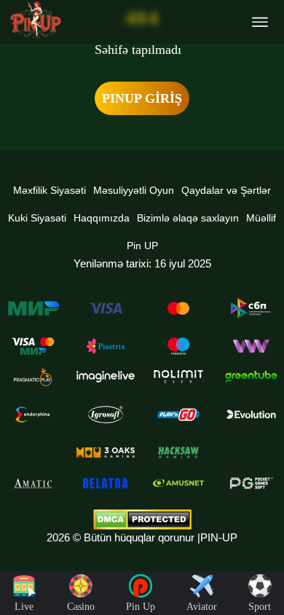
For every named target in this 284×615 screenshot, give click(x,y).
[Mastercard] (178, 308)
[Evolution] (251, 414)
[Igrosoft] (105, 414)
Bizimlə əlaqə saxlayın (188, 218)
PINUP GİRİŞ (142, 98)
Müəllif (261, 218)
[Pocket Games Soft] (251, 483)
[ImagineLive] (105, 376)
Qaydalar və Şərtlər (226, 190)
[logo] (35, 20)
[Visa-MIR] (33, 346)
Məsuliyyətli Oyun (133, 190)
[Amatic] (33, 483)
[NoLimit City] (178, 376)
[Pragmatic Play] (33, 376)
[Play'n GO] (178, 414)
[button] (258, 560)
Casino (81, 606)
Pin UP (142, 245)
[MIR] (33, 308)
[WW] (251, 346)
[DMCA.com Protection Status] (142, 519)
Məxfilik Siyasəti (49, 190)
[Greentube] (251, 376)
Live (24, 606)
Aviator (201, 606)
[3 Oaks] (105, 452)
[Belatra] (105, 483)
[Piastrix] (105, 346)
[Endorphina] (33, 414)
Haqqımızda (102, 218)
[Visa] (105, 308)
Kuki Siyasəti (37, 218)
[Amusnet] (178, 483)
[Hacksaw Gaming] (178, 452)
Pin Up (140, 606)
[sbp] (251, 308)
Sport (259, 606)
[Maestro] (178, 346)
